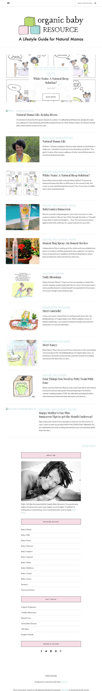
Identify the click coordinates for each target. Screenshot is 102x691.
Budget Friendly (27, 634)
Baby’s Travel (26, 573)
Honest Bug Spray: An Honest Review (65, 243)
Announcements (50, 307)
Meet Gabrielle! (52, 311)
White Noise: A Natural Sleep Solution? (66, 175)
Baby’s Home (26, 579)
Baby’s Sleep (26, 562)
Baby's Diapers (59, 375)
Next (92, 78)
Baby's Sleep (62, 67)
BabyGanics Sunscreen (56, 209)
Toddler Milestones (28, 612)
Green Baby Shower (29, 623)
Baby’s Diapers (27, 551)
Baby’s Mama (26, 529)
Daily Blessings (52, 277)
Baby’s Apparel (27, 557)
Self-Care (51, 73)
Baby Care (38, 67)
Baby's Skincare (60, 205)
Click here (64, 690)
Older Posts (88, 446)
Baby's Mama (50, 67)
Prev (9, 78)
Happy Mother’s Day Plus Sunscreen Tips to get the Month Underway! (66, 414)
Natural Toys (26, 618)
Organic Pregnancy (28, 607)
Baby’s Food (25, 540)
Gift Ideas (25, 629)
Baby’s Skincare (27, 546)
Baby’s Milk (25, 535)
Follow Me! (64, 682)
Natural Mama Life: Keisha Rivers (36, 115)
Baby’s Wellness (27, 568)
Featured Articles (28, 590)
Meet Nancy (50, 345)
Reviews (72, 205)
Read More (51, 97)
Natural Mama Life (24, 111)
